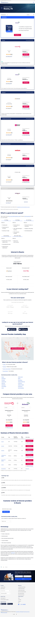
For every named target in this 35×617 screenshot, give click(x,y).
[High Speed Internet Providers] (5, 2)
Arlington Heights (21, 384)
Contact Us (19, 601)
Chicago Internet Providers (21, 588)
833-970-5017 (27, 182)
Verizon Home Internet (6, 143)
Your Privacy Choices (4, 612)
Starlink (3, 165)
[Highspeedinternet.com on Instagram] (21, 604)
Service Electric (5, 188)
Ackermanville (4, 381)
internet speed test (27, 216)
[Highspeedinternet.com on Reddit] (23, 604)
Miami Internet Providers (21, 593)
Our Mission (19, 599)
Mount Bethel (4, 386)
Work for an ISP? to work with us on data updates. (9, 209)
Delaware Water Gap (21, 381)
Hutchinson (20, 383)
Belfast (19, 378)
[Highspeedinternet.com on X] (20, 604)
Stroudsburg (20, 380)
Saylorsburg (3, 384)
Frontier (3, 40)
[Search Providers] (9, 591)
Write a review (6, 511)
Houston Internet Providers (21, 590)
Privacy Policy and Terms (26, 611)
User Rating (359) (9, 83)
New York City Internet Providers (22, 591)
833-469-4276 (27, 135)
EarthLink (3, 92)
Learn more (26, 201)
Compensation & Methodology (19, 611)
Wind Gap (3, 383)
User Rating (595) (9, 134)
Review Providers (3, 588)
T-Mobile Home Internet (6, 118)
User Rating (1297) (9, 56)
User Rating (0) (8, 202)
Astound (3, 67)
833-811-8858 (27, 108)
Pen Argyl (3, 380)
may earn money (3, 0)
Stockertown (20, 386)
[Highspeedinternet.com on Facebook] (18, 604)
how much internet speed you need (14, 216)
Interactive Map (17, 348)
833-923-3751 (27, 56)
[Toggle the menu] (33, 2)
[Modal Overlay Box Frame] (17, 576)
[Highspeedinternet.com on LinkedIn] (24, 604)
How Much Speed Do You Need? (4, 599)
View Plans (25, 54)
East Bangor (4, 378)
